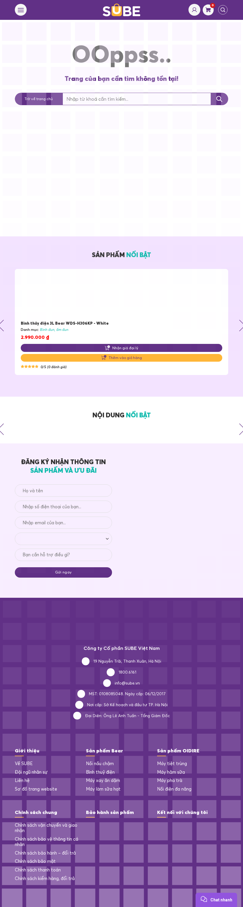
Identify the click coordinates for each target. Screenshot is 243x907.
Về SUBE (24, 763)
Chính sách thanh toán (38, 870)
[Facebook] (162, 827)
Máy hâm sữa (171, 772)
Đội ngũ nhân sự (31, 772)
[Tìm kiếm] (223, 10)
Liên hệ (22, 780)
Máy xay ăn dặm (103, 780)
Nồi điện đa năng (174, 789)
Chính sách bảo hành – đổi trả (45, 853)
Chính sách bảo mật (35, 861)
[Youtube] (185, 827)
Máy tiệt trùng (172, 763)
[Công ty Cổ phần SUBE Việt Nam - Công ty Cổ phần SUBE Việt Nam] (121, 10)
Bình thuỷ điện (100, 772)
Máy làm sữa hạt (103, 789)
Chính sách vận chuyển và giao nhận (46, 828)
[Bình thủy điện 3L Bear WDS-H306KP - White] (121, 295)
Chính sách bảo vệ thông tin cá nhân (46, 842)
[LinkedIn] (173, 827)
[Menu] (21, 10)
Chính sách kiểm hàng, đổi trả (45, 878)
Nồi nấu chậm (100, 763)
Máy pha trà (169, 780)
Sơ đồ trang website (36, 789)
